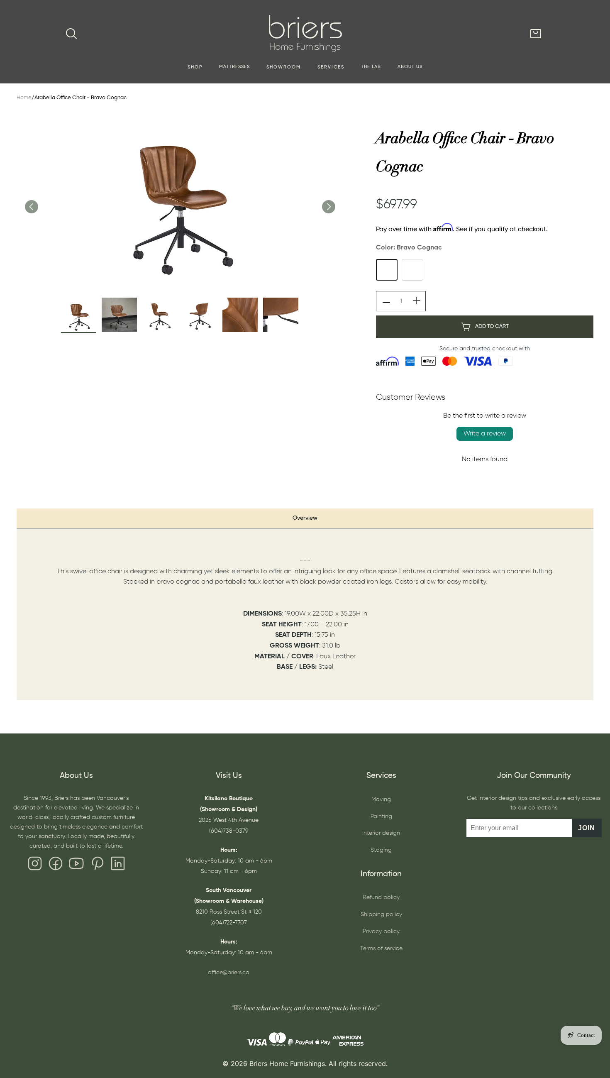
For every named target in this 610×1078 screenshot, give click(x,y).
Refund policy (381, 897)
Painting (381, 816)
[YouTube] (76, 865)
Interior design (381, 833)
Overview (305, 518)
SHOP (195, 67)
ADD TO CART (492, 326)
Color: (409, 247)
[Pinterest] (97, 865)
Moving (381, 799)
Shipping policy (381, 914)
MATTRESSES (234, 66)
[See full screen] (180, 198)
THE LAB (371, 66)
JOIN (586, 827)
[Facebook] (55, 865)
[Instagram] (35, 865)
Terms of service (381, 948)
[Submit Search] (71, 34)
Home (24, 97)
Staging (381, 850)
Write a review (485, 433)
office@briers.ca (228, 972)
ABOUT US (410, 66)
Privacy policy (381, 931)
